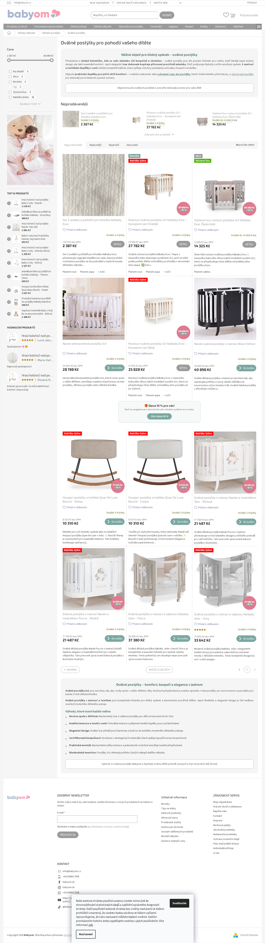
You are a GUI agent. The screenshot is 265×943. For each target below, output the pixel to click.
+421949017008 (71, 876)
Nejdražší (114, 145)
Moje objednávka (99, 3)
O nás (216, 853)
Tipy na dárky (168, 808)
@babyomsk (69, 907)
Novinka (19, 82)
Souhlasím (179, 903)
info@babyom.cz (72, 871)
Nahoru (72, 669)
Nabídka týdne (23, 97)
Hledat (166, 15)
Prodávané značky (171, 822)
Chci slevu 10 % (159, 416)
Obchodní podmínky (224, 830)
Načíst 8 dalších (159, 669)
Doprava (217, 820)
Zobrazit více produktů (157, 134)
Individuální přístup (223, 848)
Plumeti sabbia (202, 272)
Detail (118, 244)
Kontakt (217, 816)
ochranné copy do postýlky (173, 74)
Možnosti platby (222, 825)
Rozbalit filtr (28, 104)
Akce (18, 76)
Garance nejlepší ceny (173, 841)
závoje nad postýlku (242, 74)
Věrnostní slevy (169, 818)
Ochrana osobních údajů (226, 839)
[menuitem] (17, 27)
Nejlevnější (95, 145)
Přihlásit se (68, 834)
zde (91, 925)
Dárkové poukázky (171, 813)
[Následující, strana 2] (247, 669)
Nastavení (86, 934)
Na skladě (20, 71)
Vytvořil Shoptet (249, 935)
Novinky (165, 804)
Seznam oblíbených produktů (177, 832)
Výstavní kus (22, 92)
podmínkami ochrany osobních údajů (109, 827)
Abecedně (132, 145)
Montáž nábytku (169, 836)
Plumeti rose (69, 272)
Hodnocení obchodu (172, 827)
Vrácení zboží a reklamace (132, 3)
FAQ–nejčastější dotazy (226, 844)
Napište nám (160, 3)
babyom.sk (69, 882)
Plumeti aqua (87, 272)
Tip (17, 87)
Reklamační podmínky (225, 834)
